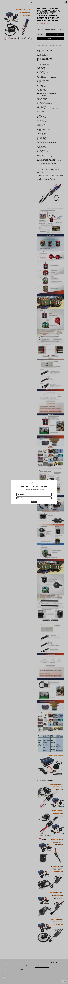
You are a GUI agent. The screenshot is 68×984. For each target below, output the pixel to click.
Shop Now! (34, 501)
